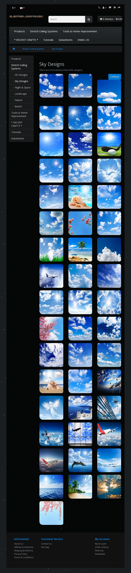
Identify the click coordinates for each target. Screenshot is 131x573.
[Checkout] (119, 7)
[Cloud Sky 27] (109, 302)
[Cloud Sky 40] (109, 407)
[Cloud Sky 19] (51, 249)
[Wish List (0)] (110, 7)
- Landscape (19, 93)
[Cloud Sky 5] (80, 118)
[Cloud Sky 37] (109, 381)
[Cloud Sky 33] (80, 355)
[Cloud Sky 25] (51, 302)
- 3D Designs (19, 74)
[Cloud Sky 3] (109, 91)
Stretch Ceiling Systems (44, 31)
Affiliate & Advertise (23, 547)
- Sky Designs (19, 81)
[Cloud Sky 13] (51, 197)
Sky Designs (57, 48)
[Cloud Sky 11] (80, 170)
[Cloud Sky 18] (109, 223)
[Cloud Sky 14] (80, 197)
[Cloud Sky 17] (80, 223)
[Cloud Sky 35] (51, 381)
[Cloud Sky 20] (80, 249)
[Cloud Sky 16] (51, 223)
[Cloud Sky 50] (51, 513)
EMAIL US (83, 39)
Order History (101, 547)
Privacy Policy (20, 554)
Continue (114, 76)
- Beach (16, 106)
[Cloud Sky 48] (80, 486)
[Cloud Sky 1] (51, 86)
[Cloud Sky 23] (80, 276)
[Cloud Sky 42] (80, 434)
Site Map (45, 547)
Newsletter (100, 554)
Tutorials (48, 39)
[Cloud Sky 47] (51, 486)
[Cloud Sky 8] (80, 144)
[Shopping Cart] (114, 7)
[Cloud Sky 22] (51, 276)
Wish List (99, 550)
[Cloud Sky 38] (51, 407)
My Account (100, 543)
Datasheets (65, 39)
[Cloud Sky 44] (51, 460)
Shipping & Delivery (23, 550)
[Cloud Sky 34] (109, 355)
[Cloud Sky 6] (109, 118)
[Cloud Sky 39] (80, 407)
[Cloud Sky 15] (109, 197)
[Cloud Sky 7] (51, 144)
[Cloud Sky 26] (80, 302)
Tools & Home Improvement (80, 31)
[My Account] (105, 7)
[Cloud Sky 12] (109, 170)
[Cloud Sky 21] (109, 249)
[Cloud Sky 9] (109, 144)
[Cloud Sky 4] (51, 118)
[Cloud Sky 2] (80, 86)
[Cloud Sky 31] (109, 328)
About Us (18, 543)
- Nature (17, 100)
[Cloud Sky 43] (109, 434)
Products (19, 31)
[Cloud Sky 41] (51, 434)
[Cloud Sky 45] (80, 460)
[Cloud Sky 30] (80, 328)
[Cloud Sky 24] (109, 276)
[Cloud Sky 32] (51, 355)
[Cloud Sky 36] (80, 381)
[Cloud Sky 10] (51, 170)
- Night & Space (21, 87)
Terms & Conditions (23, 557)
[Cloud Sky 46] (109, 460)
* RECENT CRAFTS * (26, 39)
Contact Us (46, 543)
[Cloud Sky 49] (109, 486)
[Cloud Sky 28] (51, 328)
